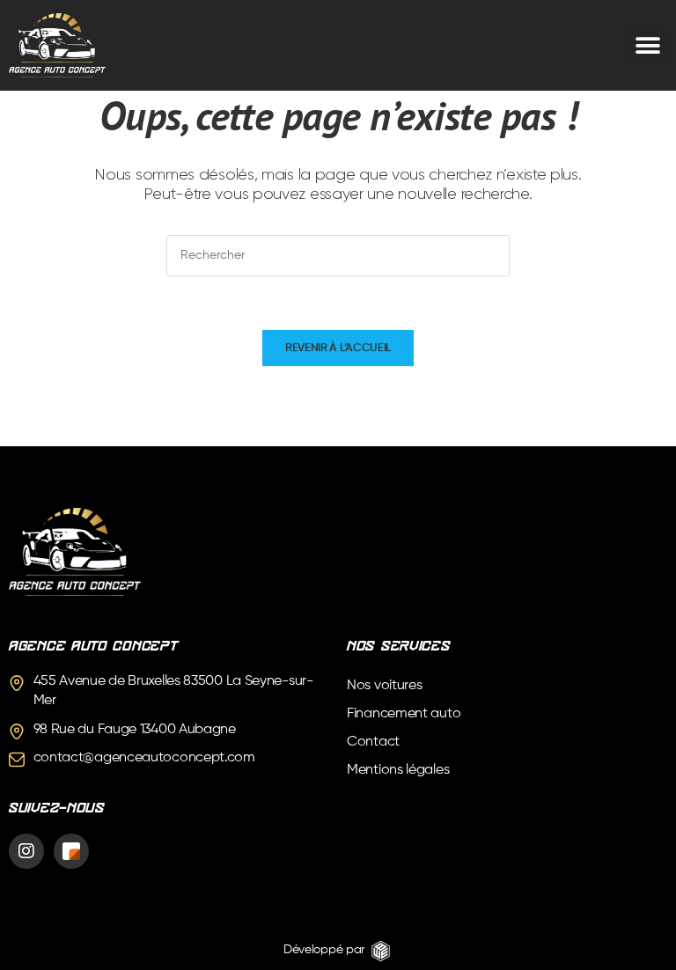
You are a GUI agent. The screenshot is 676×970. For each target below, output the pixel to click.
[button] (647, 45)
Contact (373, 742)
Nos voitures (384, 686)
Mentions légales (398, 770)
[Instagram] (26, 851)
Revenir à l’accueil (338, 348)
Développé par (323, 950)
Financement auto (403, 714)
